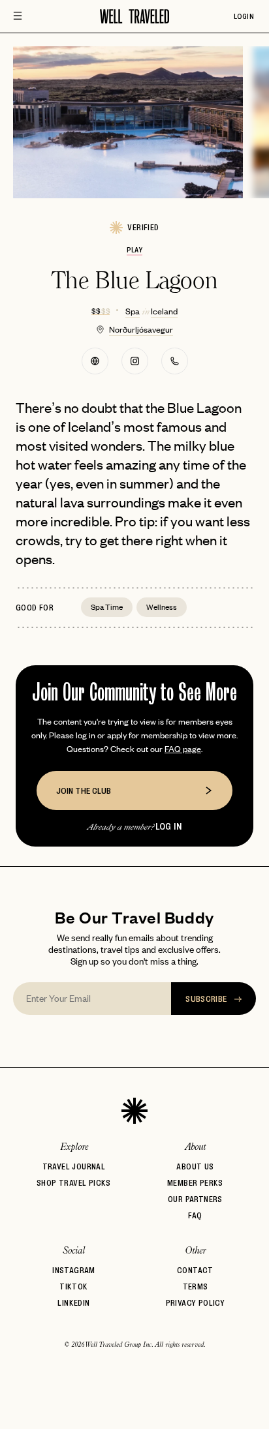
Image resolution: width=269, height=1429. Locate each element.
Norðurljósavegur (141, 329)
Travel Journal (74, 1166)
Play (134, 250)
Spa (132, 311)
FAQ (195, 1215)
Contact (195, 1270)
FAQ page (183, 748)
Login (244, 16)
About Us (195, 1166)
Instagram (73, 1270)
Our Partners (195, 1199)
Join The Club (83, 790)
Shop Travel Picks (74, 1182)
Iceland (164, 311)
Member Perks (195, 1182)
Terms (195, 1286)
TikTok (73, 1286)
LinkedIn (73, 1302)
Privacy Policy (195, 1302)
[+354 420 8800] (174, 361)
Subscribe (207, 998)
